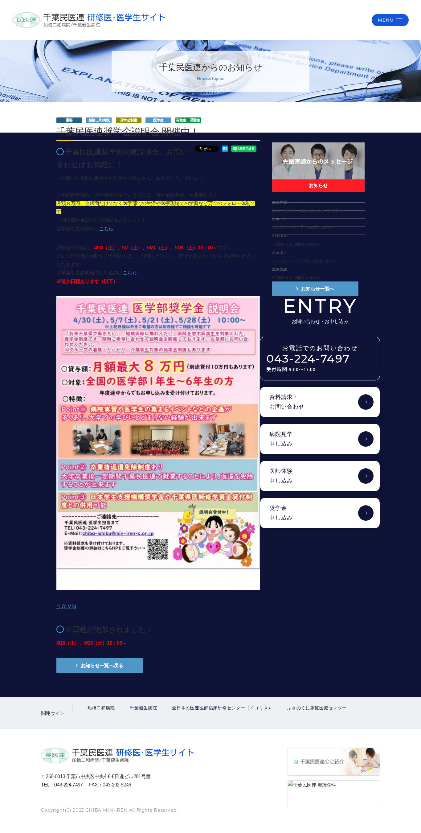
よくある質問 (346, 20)
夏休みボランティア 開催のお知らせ (302, 227)
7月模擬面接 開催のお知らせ (296, 244)
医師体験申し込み (281, 476)
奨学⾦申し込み (281, 513)
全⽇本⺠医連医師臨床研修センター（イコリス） (222, 707)
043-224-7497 (308, 363)
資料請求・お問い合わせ (287, 402)
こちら (106, 228)
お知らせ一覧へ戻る (102, 665)
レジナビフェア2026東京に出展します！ (304, 261)
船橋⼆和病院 (101, 707)
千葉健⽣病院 (143, 707)
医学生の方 (252, 20)
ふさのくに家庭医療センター (317, 707)
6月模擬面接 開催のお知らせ (296, 278)
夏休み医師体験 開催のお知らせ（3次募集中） (310, 211)
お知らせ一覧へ (317, 288)
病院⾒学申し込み (281, 439)
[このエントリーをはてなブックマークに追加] (225, 148)
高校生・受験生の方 (298, 20)
